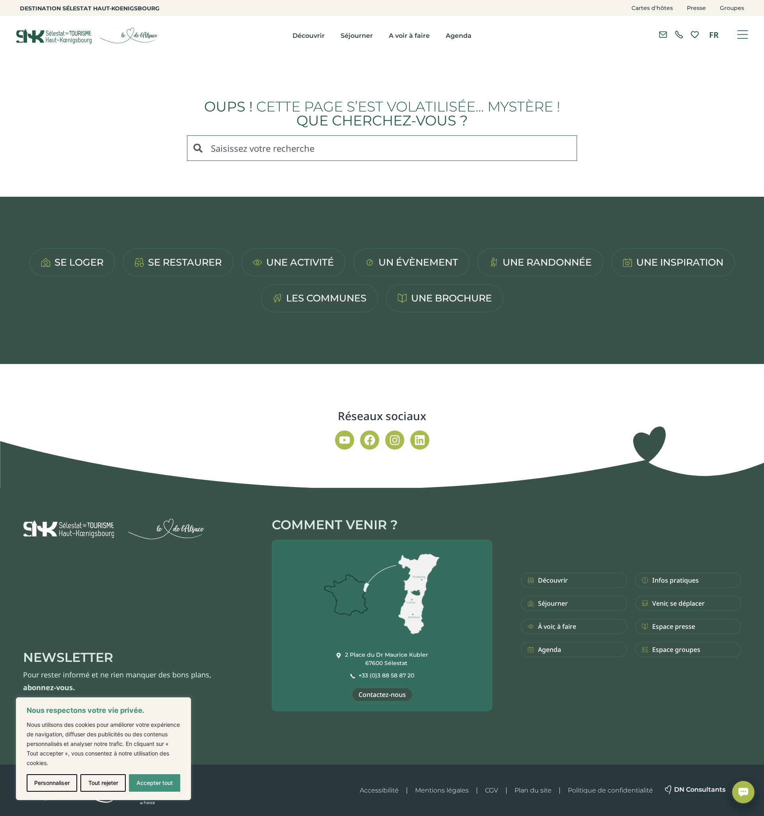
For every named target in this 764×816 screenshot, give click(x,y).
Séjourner (357, 35)
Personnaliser (52, 782)
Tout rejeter (103, 782)
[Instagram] (394, 440)
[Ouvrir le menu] (742, 34)
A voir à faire (409, 35)
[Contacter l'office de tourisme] (663, 35)
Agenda (459, 35)
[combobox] (382, 148)
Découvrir (308, 35)
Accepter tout (154, 782)
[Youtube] (344, 440)
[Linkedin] (419, 440)
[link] (679, 35)
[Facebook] (369, 440)
